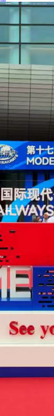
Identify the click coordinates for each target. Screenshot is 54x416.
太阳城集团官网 (22, 3)
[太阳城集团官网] (8, 4)
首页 (17, 3)
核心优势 (30, 3)
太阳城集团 (3, 1)
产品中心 (26, 3)
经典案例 (34, 3)
